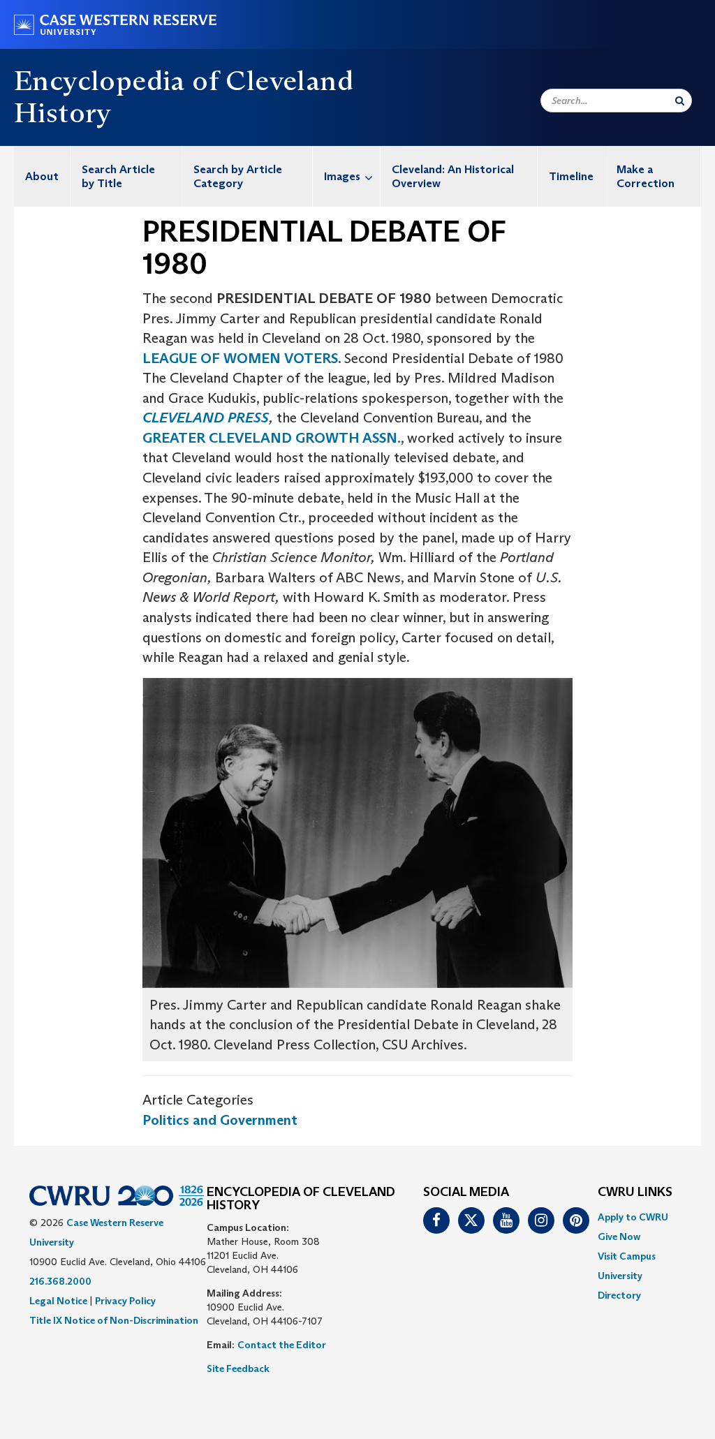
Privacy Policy (125, 1300)
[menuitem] (42, 176)
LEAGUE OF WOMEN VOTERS (240, 358)
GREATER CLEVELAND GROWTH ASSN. (271, 437)
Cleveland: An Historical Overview (453, 176)
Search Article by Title (118, 176)
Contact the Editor (281, 1344)
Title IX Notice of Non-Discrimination (113, 1320)
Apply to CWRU (633, 1217)
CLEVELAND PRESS (205, 417)
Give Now (619, 1236)
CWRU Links (635, 1193)
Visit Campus (627, 1256)
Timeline (571, 176)
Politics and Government (219, 1120)
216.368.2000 (60, 1281)
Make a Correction (646, 176)
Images (342, 176)
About (42, 176)
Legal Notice (58, 1300)
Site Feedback (238, 1368)
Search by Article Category (237, 176)
